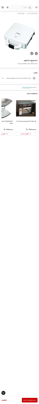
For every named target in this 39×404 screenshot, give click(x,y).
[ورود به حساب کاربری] (7, 7)
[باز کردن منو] (35, 7)
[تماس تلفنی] (3, 393)
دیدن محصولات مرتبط (29, 400)
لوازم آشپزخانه (20, 13)
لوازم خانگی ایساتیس (32, 13)
